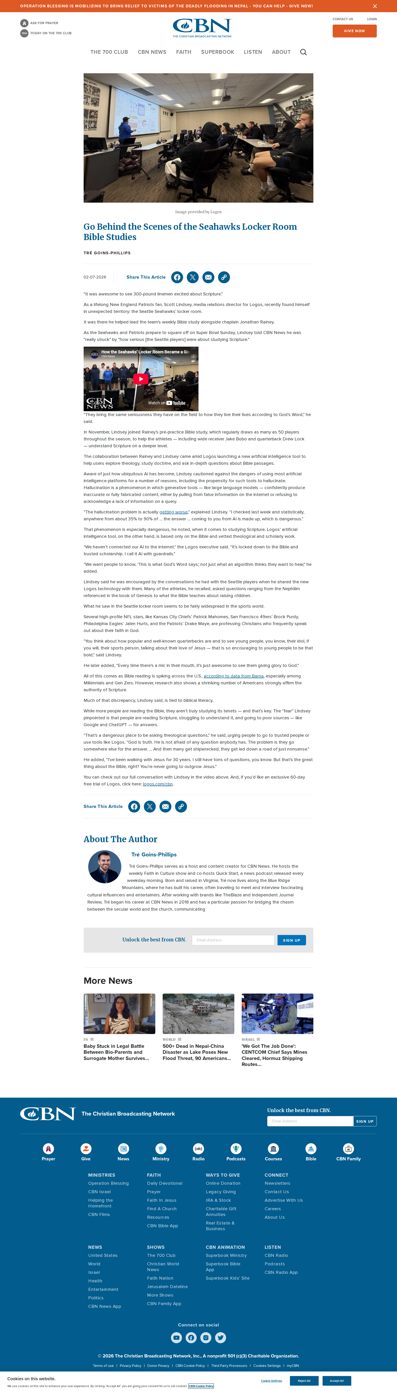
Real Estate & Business (220, 1226)
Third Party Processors (229, 1365)
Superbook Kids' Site (228, 1278)
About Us (275, 1217)
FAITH (184, 52)
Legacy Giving (221, 1192)
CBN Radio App (281, 1272)
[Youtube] (176, 1337)
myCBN (293, 1365)
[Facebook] (177, 277)
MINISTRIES (101, 1175)
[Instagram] (205, 1337)
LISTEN (253, 52)
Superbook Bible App (223, 1266)
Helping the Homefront (100, 1203)
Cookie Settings (271, 1381)
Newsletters (278, 1183)
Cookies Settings (267, 1365)
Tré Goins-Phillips (107, 253)
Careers (273, 1209)
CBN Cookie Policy (190, 1365)
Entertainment (103, 1289)
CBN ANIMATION (225, 1247)
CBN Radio (276, 1255)
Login (372, 19)
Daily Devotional (164, 1183)
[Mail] (208, 277)
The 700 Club (109, 52)
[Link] (224, 277)
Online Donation (223, 1183)
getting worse (173, 512)
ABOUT (281, 52)
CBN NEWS (152, 52)
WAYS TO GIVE (223, 1175)
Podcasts (275, 1264)
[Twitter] (193, 277)
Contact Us (343, 19)
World (94, 1264)
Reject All (304, 1381)
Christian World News (163, 1266)
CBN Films (99, 1214)
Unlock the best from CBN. (154, 940)
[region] (198, 1381)
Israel (94, 1272)
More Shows (160, 1295)
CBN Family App (164, 1303)
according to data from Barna (234, 676)
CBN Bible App (162, 1226)
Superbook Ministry (226, 1255)
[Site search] (303, 54)
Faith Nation (160, 1278)
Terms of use (103, 1365)
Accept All (336, 1381)
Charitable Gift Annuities (221, 1211)
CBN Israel (99, 1192)
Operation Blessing (108, 1183)
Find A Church (162, 1209)
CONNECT (277, 1175)
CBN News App (104, 1306)
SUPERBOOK (217, 52)
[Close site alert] (374, 6)
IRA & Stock (218, 1200)
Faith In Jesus (161, 1200)
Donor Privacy (158, 1365)
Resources (158, 1217)
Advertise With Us (284, 1200)
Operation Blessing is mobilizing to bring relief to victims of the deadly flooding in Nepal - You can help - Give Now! (166, 6)
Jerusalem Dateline (167, 1286)
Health (95, 1281)
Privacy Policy (130, 1365)
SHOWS (156, 1247)
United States (103, 1255)
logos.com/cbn (158, 784)
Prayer (154, 1192)
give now (354, 31)
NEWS (95, 1247)
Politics (96, 1298)
